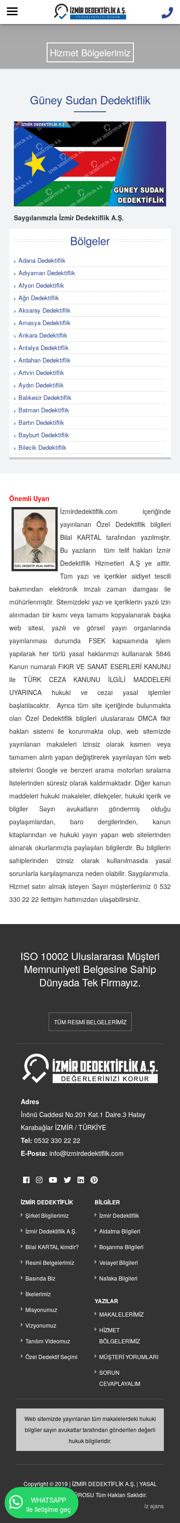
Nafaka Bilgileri (118, 1278)
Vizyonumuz (40, 1325)
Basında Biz (40, 1278)
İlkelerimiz (38, 1294)
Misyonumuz (41, 1309)
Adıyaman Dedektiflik (46, 272)
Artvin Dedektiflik (41, 372)
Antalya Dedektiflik (43, 347)
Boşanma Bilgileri (121, 1247)
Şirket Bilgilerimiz (47, 1215)
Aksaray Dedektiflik (44, 310)
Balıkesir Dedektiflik (45, 397)
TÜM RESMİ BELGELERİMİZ (90, 1022)
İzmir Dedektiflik (119, 1215)
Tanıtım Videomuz (47, 1341)
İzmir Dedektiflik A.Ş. (51, 1231)
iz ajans (154, 1506)
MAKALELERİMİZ (121, 1314)
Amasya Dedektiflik (44, 322)
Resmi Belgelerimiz (49, 1262)
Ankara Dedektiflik (42, 335)
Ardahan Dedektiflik (44, 360)
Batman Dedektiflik (43, 409)
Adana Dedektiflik (42, 260)
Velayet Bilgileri (118, 1262)
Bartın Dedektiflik (41, 422)
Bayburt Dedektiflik (43, 434)
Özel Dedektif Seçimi (51, 1356)
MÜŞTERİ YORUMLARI (128, 1356)
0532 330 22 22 (57, 1140)
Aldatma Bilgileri (119, 1231)
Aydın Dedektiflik (41, 385)
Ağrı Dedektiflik (38, 297)
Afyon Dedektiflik (41, 285)
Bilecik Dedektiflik (42, 447)
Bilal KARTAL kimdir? (52, 1247)
